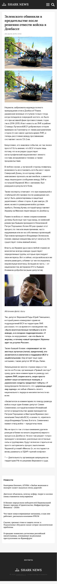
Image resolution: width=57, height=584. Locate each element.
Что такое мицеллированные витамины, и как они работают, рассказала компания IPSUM (27, 514)
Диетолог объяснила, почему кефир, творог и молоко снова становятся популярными (28, 495)
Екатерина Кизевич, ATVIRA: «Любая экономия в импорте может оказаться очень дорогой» (26, 486)
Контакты (28, 560)
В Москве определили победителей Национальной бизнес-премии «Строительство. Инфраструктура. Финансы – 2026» (27, 505)
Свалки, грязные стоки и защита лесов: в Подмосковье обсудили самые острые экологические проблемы (28, 524)
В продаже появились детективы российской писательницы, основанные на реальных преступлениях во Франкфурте (24, 535)
